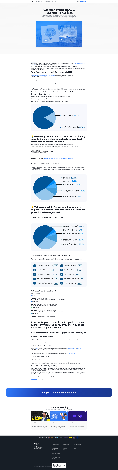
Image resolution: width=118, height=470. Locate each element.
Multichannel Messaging (56, 453)
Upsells (37, 348)
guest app (79, 348)
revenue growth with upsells (45, 77)
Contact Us (64, 452)
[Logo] (33, 1)
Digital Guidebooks (55, 448)
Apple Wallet (54, 456)
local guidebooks (72, 353)
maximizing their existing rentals (73, 77)
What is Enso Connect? (77, 444)
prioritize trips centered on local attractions (43, 75)
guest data (56, 352)
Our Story (75, 445)
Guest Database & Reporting (56, 458)
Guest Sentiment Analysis (56, 457)
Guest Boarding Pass (55, 444)
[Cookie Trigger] (83, 462)
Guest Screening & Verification (56, 454)
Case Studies (65, 448)
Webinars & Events (66, 449)
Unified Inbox (54, 445)
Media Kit (75, 449)
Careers (75, 448)
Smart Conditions (41, 352)
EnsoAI (53, 452)
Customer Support (66, 444)
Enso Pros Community (66, 445)
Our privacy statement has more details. (46, 466)
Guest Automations (55, 449)
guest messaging (71, 348)
